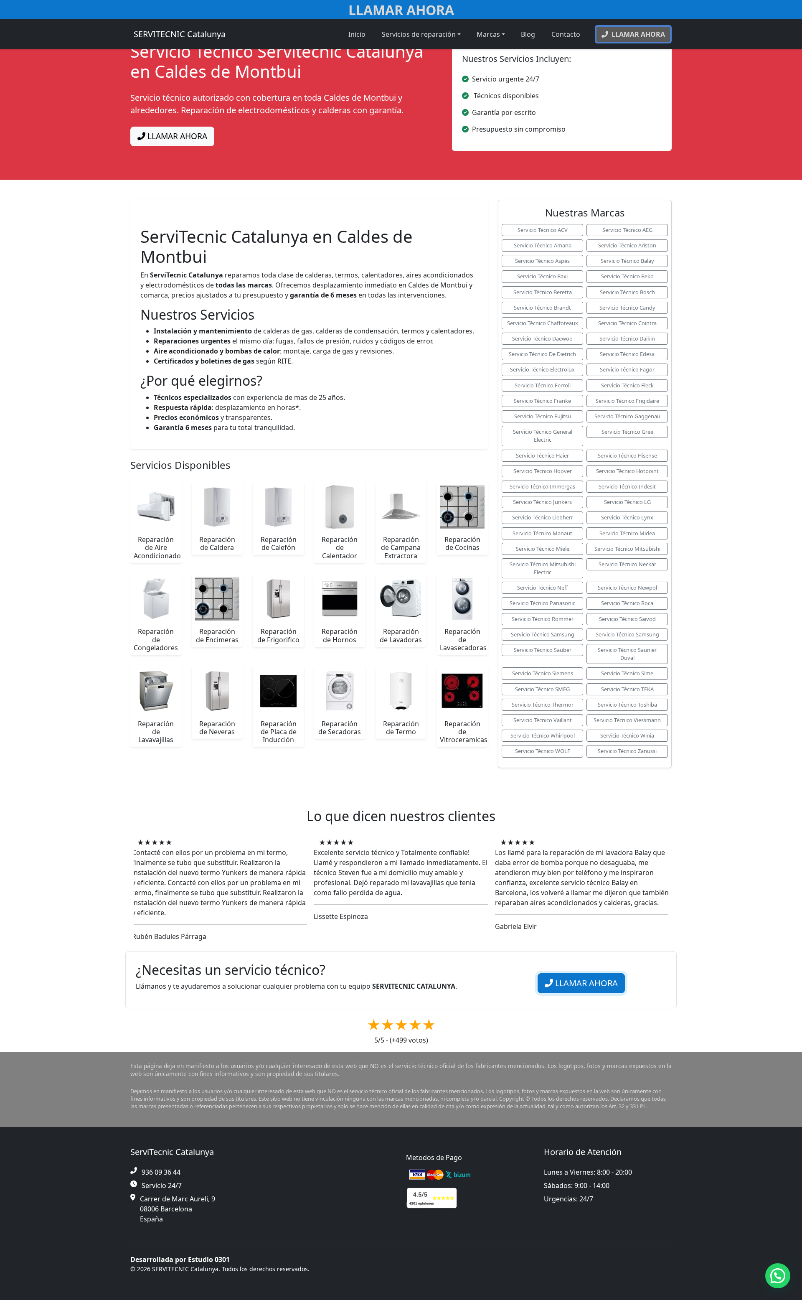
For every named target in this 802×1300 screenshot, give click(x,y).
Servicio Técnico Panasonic (542, 603)
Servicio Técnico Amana (542, 245)
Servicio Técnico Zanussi (627, 751)
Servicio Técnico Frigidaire (627, 401)
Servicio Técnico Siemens (542, 673)
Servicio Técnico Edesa (627, 354)
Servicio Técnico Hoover (542, 471)
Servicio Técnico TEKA (627, 689)
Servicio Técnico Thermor (543, 704)
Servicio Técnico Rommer (543, 619)
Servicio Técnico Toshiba (627, 704)
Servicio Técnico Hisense (627, 455)
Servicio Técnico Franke (542, 401)
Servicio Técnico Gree (627, 431)
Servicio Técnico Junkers (542, 502)
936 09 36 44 (161, 1172)
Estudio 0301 (209, 1259)
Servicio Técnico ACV (543, 230)
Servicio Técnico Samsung (542, 634)
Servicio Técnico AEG (627, 230)
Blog (528, 34)
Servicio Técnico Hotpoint (627, 471)
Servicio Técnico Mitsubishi (627, 548)
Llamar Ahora (401, 10)
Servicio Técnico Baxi (542, 276)
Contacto (565, 34)
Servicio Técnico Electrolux (542, 369)
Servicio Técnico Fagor (627, 369)
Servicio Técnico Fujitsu (542, 416)
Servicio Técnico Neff (542, 587)
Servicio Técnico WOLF (542, 751)
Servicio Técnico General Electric (542, 435)
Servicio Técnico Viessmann (627, 720)
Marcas (488, 34)
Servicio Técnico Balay (627, 261)
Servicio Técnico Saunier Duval (627, 653)
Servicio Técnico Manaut (542, 533)
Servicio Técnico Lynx (627, 517)
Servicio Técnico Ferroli (543, 385)
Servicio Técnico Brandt (542, 307)
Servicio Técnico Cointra (627, 323)
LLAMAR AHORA (176, 136)
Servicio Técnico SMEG (542, 689)
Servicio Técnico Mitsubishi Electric (543, 568)
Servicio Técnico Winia (627, 735)
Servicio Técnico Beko (627, 276)
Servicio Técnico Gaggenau (627, 416)
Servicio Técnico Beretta (542, 292)
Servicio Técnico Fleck (627, 385)
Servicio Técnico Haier (542, 455)
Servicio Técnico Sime (627, 673)
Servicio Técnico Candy (627, 307)
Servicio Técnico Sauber (542, 650)
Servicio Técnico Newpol (627, 587)
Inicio (356, 34)
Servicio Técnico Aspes (542, 261)
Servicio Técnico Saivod (627, 619)
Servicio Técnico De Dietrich (542, 354)
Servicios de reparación (419, 34)
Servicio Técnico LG (627, 502)
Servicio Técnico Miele (542, 548)
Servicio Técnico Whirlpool (542, 735)
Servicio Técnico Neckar (627, 564)
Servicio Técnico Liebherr (542, 517)
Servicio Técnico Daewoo (542, 338)
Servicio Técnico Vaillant (542, 720)
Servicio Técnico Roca (627, 603)
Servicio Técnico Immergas (542, 486)
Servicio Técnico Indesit (627, 486)
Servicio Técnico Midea (627, 533)
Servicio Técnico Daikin (627, 338)
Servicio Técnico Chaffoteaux (542, 323)
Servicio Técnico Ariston (627, 245)
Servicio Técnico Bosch (627, 292)
